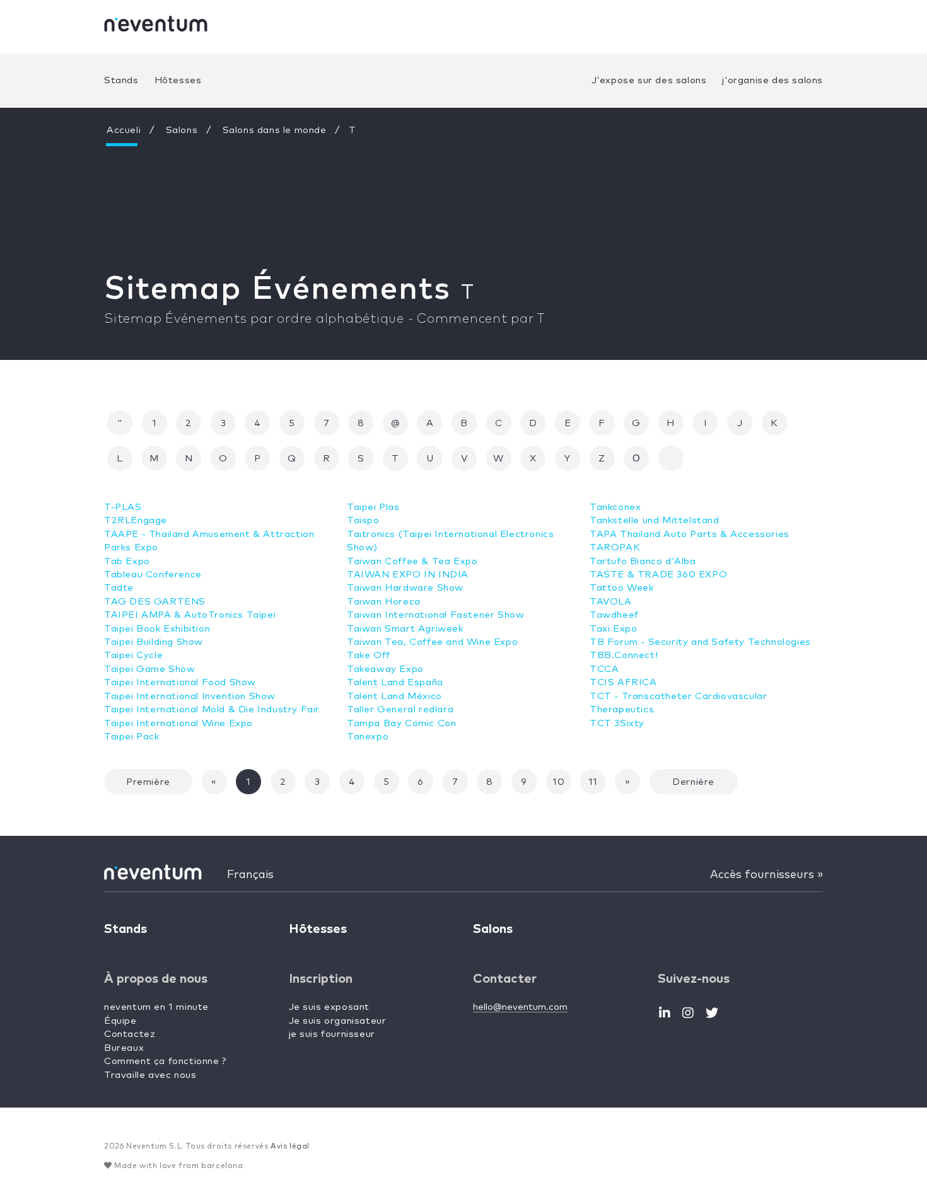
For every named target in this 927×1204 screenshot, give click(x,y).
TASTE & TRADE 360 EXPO (658, 574)
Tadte (119, 588)
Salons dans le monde (275, 130)
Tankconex (615, 507)
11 (593, 782)
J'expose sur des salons (649, 80)
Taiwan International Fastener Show (435, 615)
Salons (182, 130)
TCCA (604, 669)
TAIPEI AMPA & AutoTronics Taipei (190, 615)
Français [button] (250, 875)
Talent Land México (394, 696)
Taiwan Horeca (384, 601)
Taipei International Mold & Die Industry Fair (212, 709)
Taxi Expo (613, 629)
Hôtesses (178, 80)
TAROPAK (615, 547)
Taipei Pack (132, 736)
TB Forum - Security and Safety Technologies (700, 642)
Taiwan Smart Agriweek (405, 629)
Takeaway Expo (385, 669)
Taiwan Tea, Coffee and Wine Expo (432, 642)
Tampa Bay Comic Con (401, 723)
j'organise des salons (772, 80)
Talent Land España (395, 682)
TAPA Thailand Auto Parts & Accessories (690, 534)
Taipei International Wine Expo (178, 723)
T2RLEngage (135, 520)
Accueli (124, 130)
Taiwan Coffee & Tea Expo (412, 561)
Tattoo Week (622, 588)
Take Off (368, 655)
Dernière (693, 782)
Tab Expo (127, 561)
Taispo (363, 520)
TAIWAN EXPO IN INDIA (408, 574)
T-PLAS (123, 507)
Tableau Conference (153, 574)
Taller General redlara (400, 709)
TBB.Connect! (624, 655)
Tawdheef (614, 615)
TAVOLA (611, 601)
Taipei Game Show (149, 669)
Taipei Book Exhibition (157, 629)
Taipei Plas (373, 507)
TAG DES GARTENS (155, 601)
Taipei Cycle (133, 655)
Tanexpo (367, 736)
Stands (121, 80)
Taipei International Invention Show (190, 696)
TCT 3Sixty (617, 723)
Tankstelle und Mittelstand (655, 520)
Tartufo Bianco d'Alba (643, 561)
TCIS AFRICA (623, 682)
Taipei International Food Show (180, 682)
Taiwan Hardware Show (405, 588)
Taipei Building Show (153, 642)
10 (558, 782)
